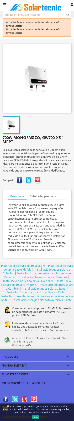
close (35, 417)
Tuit (28, 179)
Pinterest (37, 179)
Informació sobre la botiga (23, 383)
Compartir (19, 179)
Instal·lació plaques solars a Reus (44, 288)
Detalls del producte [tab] (43, 196)
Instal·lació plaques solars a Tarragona (36, 283)
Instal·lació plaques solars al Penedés (43, 277)
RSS (24, 399)
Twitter (15, 399)
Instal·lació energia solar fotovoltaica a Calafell (43, 300)
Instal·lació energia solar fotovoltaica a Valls (35, 292)
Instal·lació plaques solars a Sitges (23, 266)
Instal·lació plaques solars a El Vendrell (28, 281)
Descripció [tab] (17, 196)
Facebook (5, 399)
